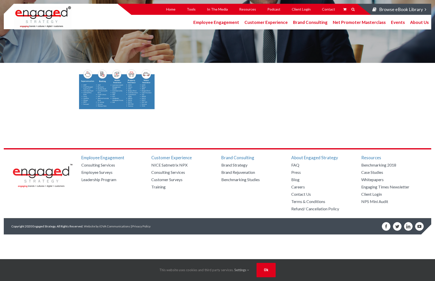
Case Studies (372, 172)
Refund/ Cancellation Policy (315, 208)
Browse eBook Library (401, 9)
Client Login (371, 194)
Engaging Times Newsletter (385, 186)
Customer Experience (266, 22)
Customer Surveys (167, 179)
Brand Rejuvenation (238, 172)
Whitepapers (372, 179)
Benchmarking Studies (240, 179)
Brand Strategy (234, 165)
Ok (266, 270)
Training (158, 186)
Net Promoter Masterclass (359, 22)
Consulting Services (98, 165)
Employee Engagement (216, 22)
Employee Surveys (97, 172)
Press (296, 172)
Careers (298, 186)
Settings (240, 270)
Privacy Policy (141, 226)
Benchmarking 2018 (378, 165)
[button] (353, 9)
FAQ (295, 165)
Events (398, 22)
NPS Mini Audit (374, 201)
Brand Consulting (310, 22)
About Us (419, 22)
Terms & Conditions (308, 201)
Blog (295, 179)
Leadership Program (98, 179)
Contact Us (301, 194)
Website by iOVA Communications (107, 226)
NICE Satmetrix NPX (169, 165)
